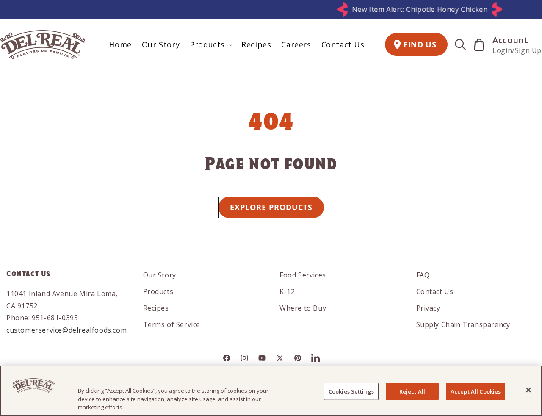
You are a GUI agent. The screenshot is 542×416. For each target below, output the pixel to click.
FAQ (423, 275)
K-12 (287, 291)
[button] (210, 45)
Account (510, 40)
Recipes (156, 308)
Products (158, 291)
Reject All (412, 391)
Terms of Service (172, 324)
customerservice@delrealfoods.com (66, 330)
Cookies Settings (351, 391)
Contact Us (435, 291)
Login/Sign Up (517, 50)
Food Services (302, 275)
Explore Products (271, 207)
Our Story (159, 275)
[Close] (528, 389)
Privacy (428, 308)
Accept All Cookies (476, 391)
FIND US (420, 44)
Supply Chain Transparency (463, 324)
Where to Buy (302, 308)
